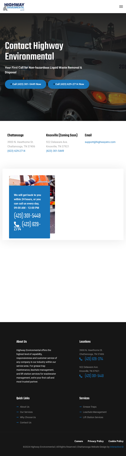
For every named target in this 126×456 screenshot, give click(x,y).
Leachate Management (95, 412)
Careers (78, 441)
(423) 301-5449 (55, 150)
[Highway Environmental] (13, 6)
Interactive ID (117, 446)
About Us (24, 406)
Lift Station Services (93, 417)
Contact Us (25, 422)
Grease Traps (89, 406)
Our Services (26, 412)
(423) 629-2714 (16, 150)
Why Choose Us (28, 417)
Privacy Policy (96, 441)
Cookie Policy (116, 441)
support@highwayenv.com (100, 142)
